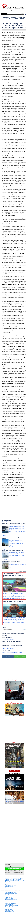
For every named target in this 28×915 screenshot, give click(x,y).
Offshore (13, 17)
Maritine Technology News (11, 893)
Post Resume (8, 656)
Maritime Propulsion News (11, 899)
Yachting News (8, 897)
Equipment (15, 18)
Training (22, 18)
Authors (7, 887)
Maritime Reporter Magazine (11, 902)
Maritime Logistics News (10, 892)
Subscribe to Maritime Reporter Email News (14, 880)
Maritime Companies (9, 911)
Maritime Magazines (9, 906)
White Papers (8, 908)
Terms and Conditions (10, 883)
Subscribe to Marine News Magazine (13, 879)
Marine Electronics (9, 898)
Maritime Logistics (9, 904)
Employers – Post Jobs (20, 656)
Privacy (6, 884)
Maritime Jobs (8, 896)
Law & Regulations (14, 20)
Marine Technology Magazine (11, 905)
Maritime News (8, 881)
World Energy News (9, 894)
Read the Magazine (14, 770)
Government (7, 18)
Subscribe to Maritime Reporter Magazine (14, 878)
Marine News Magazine (10, 903)
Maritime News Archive (10, 885)
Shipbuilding (6, 17)
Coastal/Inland (21, 17)
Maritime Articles (9, 886)
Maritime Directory (9, 910)
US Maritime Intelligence (10, 909)
